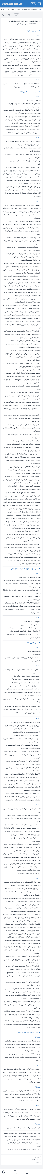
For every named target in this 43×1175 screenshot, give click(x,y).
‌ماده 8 (38, 647)
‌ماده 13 (37, 1037)
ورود (33, 3)
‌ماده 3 (38, 96)
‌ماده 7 (38, 617)
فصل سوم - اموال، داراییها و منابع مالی (25, 568)
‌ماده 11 (38, 805)
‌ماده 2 (38, 80)
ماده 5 (38, 201)
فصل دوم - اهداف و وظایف (29, 92)
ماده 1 (38, 35)
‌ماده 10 (38, 718)
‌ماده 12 (38, 878)
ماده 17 (37, 1124)
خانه (40, 9)
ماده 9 (38, 666)
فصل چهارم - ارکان (32, 642)
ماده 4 (38, 137)
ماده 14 (37, 1065)
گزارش (16, 15)
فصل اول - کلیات (33, 31)
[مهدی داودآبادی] (12, 4)
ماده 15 (37, 1087)
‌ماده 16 (38, 1105)
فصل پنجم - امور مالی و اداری (29, 1032)
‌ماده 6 (38, 573)
